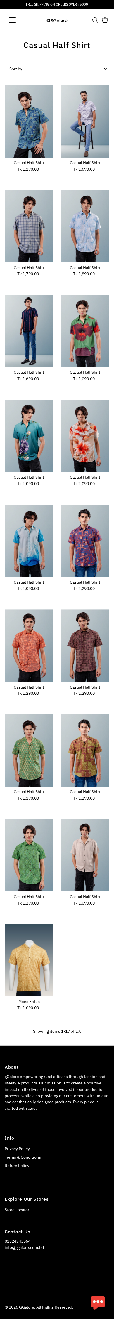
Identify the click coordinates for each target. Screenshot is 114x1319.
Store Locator (17, 1209)
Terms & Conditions (23, 1157)
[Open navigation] (17, 20)
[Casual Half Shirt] (29, 121)
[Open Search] (95, 20)
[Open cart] (105, 20)
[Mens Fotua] (29, 960)
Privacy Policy (17, 1148)
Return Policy (17, 1165)
